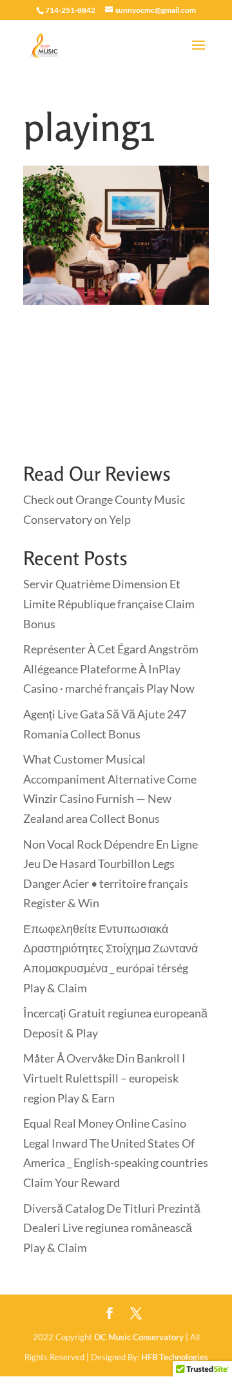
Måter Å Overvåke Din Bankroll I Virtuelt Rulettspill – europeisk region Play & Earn (104, 1077)
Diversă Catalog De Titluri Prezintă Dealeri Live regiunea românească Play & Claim (111, 1228)
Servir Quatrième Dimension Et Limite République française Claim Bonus (109, 603)
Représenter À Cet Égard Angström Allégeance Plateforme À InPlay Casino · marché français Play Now (110, 668)
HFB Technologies (174, 1357)
